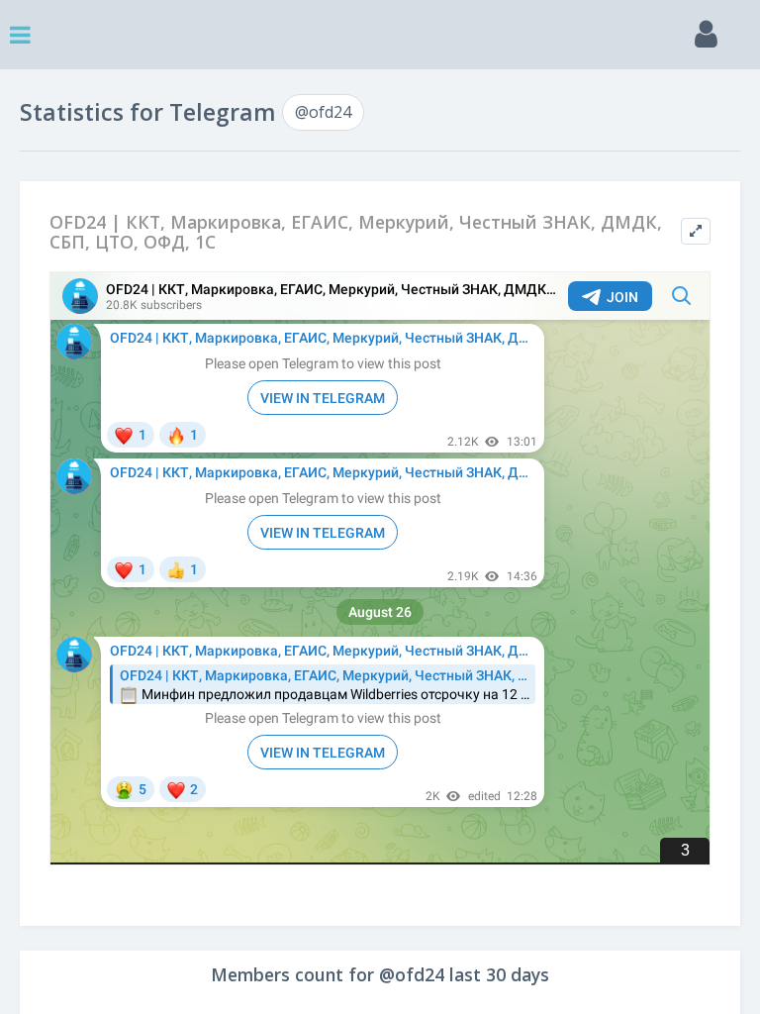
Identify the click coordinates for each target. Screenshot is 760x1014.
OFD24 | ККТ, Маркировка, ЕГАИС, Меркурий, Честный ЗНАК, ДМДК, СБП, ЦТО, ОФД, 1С (355, 232)
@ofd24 (323, 112)
